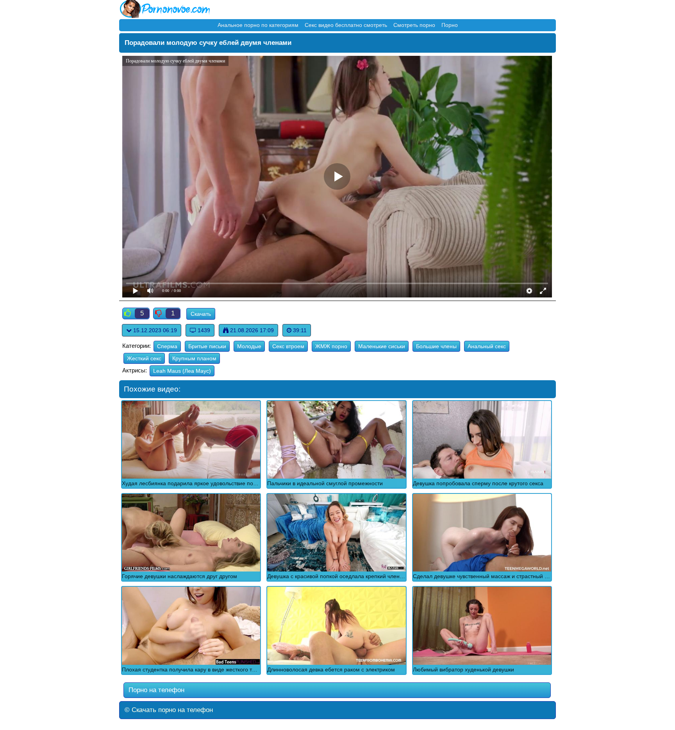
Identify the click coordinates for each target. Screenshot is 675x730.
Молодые (249, 346)
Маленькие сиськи (381, 346)
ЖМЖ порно (331, 346)
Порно (449, 25)
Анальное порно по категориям (258, 25)
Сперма (167, 346)
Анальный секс (487, 346)
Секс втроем (288, 346)
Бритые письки (207, 346)
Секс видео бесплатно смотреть (346, 25)
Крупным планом (194, 358)
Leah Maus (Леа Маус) (182, 371)
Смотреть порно (414, 25)
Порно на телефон (155, 690)
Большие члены (436, 346)
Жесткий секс (144, 358)
